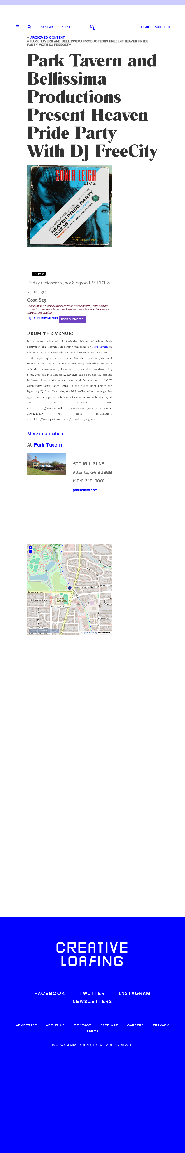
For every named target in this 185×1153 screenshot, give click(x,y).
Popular (46, 27)
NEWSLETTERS (92, 1001)
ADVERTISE (26, 1025)
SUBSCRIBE (163, 27)
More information (45, 433)
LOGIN (144, 27)
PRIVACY (161, 1025)
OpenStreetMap (90, 633)
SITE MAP (109, 1025)
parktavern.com (85, 490)
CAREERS (135, 1025)
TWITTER (92, 993)
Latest (65, 27)
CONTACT (83, 1025)
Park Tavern (100, 346)
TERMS (92, 1031)
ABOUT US (55, 1025)
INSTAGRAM (134, 993)
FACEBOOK (50, 993)
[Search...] (29, 27)
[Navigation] (16, 27)
